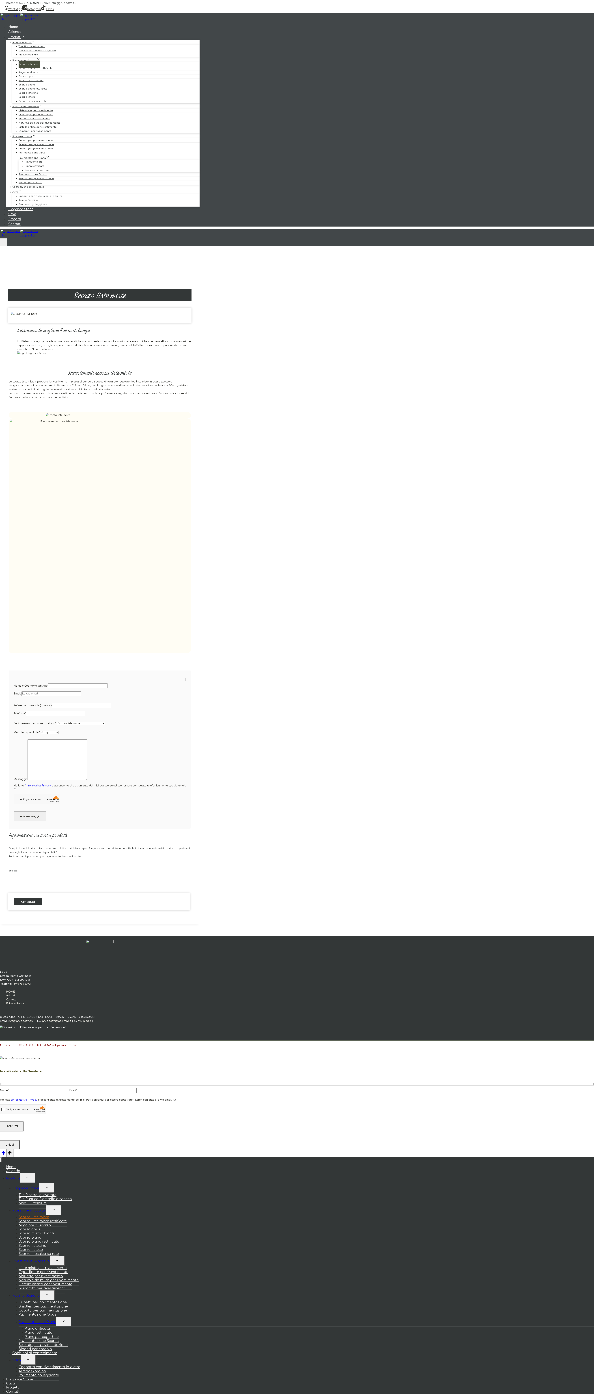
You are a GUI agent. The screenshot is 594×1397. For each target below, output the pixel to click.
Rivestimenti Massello (31, 1261)
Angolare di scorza (30, 72)
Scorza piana (27, 84)
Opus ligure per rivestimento (36, 114)
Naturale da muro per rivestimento (39, 123)
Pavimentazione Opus (32, 152)
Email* (18, 693)
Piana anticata (34, 162)
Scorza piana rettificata (33, 88)
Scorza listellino (28, 93)
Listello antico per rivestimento (38, 127)
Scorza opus (26, 76)
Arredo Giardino (28, 200)
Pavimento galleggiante (33, 204)
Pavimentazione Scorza (33, 174)
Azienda (14, 32)
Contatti (14, 224)
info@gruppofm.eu (63, 3)
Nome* (4, 1090)
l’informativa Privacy (38, 785)
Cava (12, 214)
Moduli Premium (28, 54)
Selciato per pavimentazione (36, 178)
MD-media (84, 1021)
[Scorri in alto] (3, 1154)
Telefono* (20, 713)
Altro (16, 1360)
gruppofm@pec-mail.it (56, 1021)
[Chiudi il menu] (1, 1159)
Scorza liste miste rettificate (36, 68)
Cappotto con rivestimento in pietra (40, 196)
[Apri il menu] (3, 242)
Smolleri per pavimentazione (36, 144)
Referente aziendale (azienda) (33, 705)
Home (13, 27)
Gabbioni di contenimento (28, 187)
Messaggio (21, 779)
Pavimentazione (26, 1295)
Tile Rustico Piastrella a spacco (37, 50)
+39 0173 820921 (28, 3)
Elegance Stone (20, 209)
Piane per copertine (37, 170)
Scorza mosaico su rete (33, 101)
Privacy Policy (15, 1003)
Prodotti (13, 1178)
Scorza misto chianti (31, 80)
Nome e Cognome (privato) (31, 685)
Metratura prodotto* (27, 732)
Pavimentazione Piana (37, 1322)
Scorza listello (27, 97)
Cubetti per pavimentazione (36, 140)
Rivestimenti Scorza (29, 1210)
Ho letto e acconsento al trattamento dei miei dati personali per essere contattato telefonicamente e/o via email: (100, 785)
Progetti (14, 219)
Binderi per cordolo (30, 182)
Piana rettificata (34, 166)
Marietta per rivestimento (34, 118)
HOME (10, 991)
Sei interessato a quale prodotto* (35, 723)
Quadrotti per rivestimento (35, 131)
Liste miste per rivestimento (36, 110)
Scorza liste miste (29, 64)
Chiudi (10, 1144)
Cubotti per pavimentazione (36, 148)
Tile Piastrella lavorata (32, 46)
